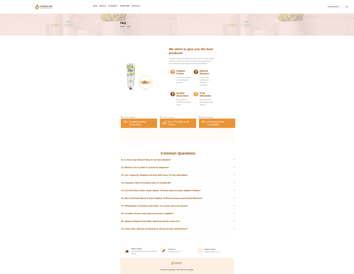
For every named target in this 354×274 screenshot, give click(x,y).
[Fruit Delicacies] (196, 94)
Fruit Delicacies (205, 94)
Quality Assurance (182, 94)
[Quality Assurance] (172, 94)
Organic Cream (180, 72)
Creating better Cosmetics (137, 123)
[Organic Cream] (172, 72)
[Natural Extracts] (196, 72)
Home (122, 26)
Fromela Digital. (188, 270)
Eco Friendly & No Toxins (178, 123)
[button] (178, 161)
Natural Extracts (204, 72)
